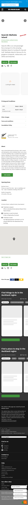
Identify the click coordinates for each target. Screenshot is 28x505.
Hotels (14, 358)
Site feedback (4, 456)
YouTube (6, 450)
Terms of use (4, 472)
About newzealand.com (6, 467)
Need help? (4, 458)
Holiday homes (6, 358)
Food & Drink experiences (17, 302)
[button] (2, 9)
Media (2, 484)
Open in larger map (5, 257)
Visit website (13, 62)
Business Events (5, 489)
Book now (5, 62)
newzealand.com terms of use (8, 420)
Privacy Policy (4, 473)
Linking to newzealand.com (7, 470)
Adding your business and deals (8, 468)
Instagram (6, 445)
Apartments (21, 358)
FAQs (2, 465)
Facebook (6, 448)
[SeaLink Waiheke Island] (23, 35)
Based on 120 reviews (13, 137)
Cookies (3, 475)
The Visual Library (5, 485)
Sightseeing (5, 302)
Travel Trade (4, 487)
